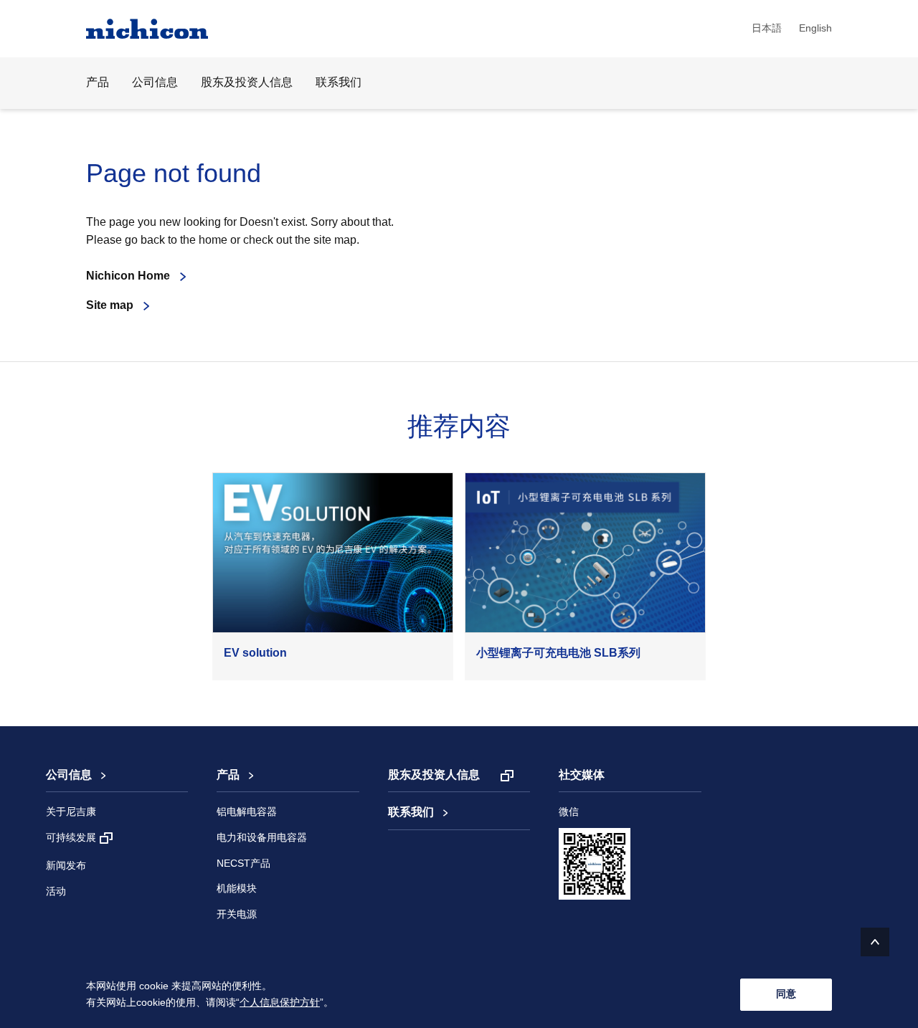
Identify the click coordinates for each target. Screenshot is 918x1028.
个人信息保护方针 (280, 1003)
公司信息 (69, 775)
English (815, 29)
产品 (228, 775)
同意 (786, 994)
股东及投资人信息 (247, 83)
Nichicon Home (128, 276)
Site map (109, 306)
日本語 (767, 29)
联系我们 (338, 83)
